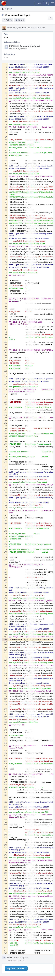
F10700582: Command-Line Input (24, 46)
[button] (52, 3)
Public (21, 20)
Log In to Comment (16, 968)
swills (21, 27)
